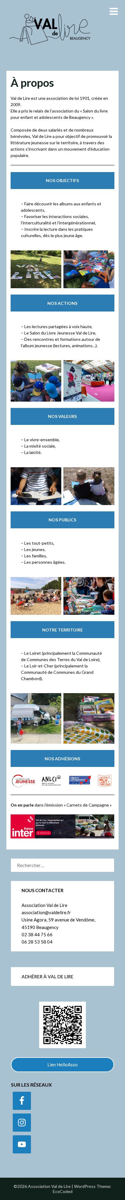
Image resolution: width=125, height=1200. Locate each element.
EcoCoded (63, 1191)
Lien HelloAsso (62, 1064)
